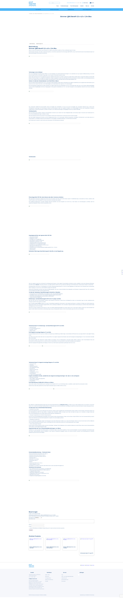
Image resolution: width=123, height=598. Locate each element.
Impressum (47, 576)
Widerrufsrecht (64, 577)
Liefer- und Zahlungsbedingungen (67, 576)
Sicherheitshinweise (65, 579)
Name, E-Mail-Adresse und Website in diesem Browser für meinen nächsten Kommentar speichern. (47, 528)
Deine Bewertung (32, 517)
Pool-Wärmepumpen (74, 5)
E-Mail (30, 526)
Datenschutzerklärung (49, 579)
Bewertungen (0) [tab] (39, 43)
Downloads (63, 581)
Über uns (87, 5)
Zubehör (82, 5)
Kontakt (92, 5)
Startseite (30, 13)
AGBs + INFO (47, 574)
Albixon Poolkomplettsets (38, 13)
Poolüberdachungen (64, 5)
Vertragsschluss (48, 577)
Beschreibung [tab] (32, 43)
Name (30, 524)
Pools (57, 5)
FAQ (62, 574)
